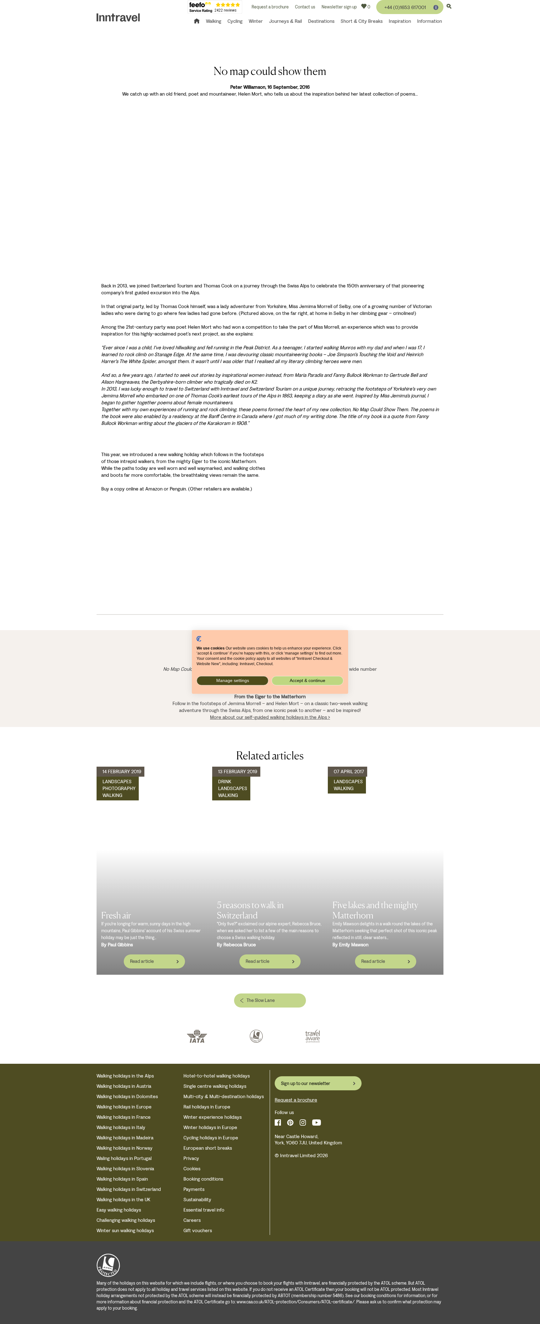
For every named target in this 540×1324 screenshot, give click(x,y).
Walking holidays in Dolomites (127, 1096)
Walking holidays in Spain (122, 1179)
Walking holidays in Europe (124, 1106)
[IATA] (197, 1036)
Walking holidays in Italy (121, 1127)
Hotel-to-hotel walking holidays (216, 1076)
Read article (142, 961)
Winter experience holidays (212, 1117)
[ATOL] (256, 1036)
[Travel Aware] (312, 1036)
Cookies (191, 1168)
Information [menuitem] (429, 21)
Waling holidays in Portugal (124, 1158)
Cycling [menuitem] (235, 21)
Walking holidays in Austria (124, 1086)
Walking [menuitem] (213, 21)
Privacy (191, 1158)
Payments (193, 1189)
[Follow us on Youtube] (316, 1123)
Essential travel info (203, 1210)
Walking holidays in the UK (123, 1199)
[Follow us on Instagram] (303, 1123)
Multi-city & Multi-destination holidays (223, 1096)
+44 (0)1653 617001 (405, 7)
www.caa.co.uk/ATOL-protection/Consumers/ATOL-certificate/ (296, 1302)
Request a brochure (270, 7)
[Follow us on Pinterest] (290, 1123)
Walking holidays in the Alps (125, 1076)
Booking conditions (203, 1179)
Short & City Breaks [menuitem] (361, 21)
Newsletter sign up (339, 7)
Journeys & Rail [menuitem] (285, 21)
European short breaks (207, 1148)
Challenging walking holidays (126, 1220)
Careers (192, 1220)
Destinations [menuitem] (321, 21)
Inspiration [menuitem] (400, 21)
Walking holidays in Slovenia (125, 1168)
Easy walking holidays (119, 1210)
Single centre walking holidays (214, 1086)
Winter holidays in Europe (210, 1127)
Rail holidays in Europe (206, 1106)
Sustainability (197, 1199)
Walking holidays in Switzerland (129, 1189)
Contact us (305, 7)
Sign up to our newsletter (305, 1083)
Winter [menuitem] (256, 21)
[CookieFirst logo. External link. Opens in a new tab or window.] (199, 639)
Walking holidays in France (124, 1117)
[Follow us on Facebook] (278, 1123)
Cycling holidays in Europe (210, 1137)
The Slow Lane (261, 1000)
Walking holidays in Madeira (125, 1137)
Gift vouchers (197, 1230)
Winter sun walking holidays (125, 1230)
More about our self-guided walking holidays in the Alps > (270, 717)
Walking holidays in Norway (124, 1148)
